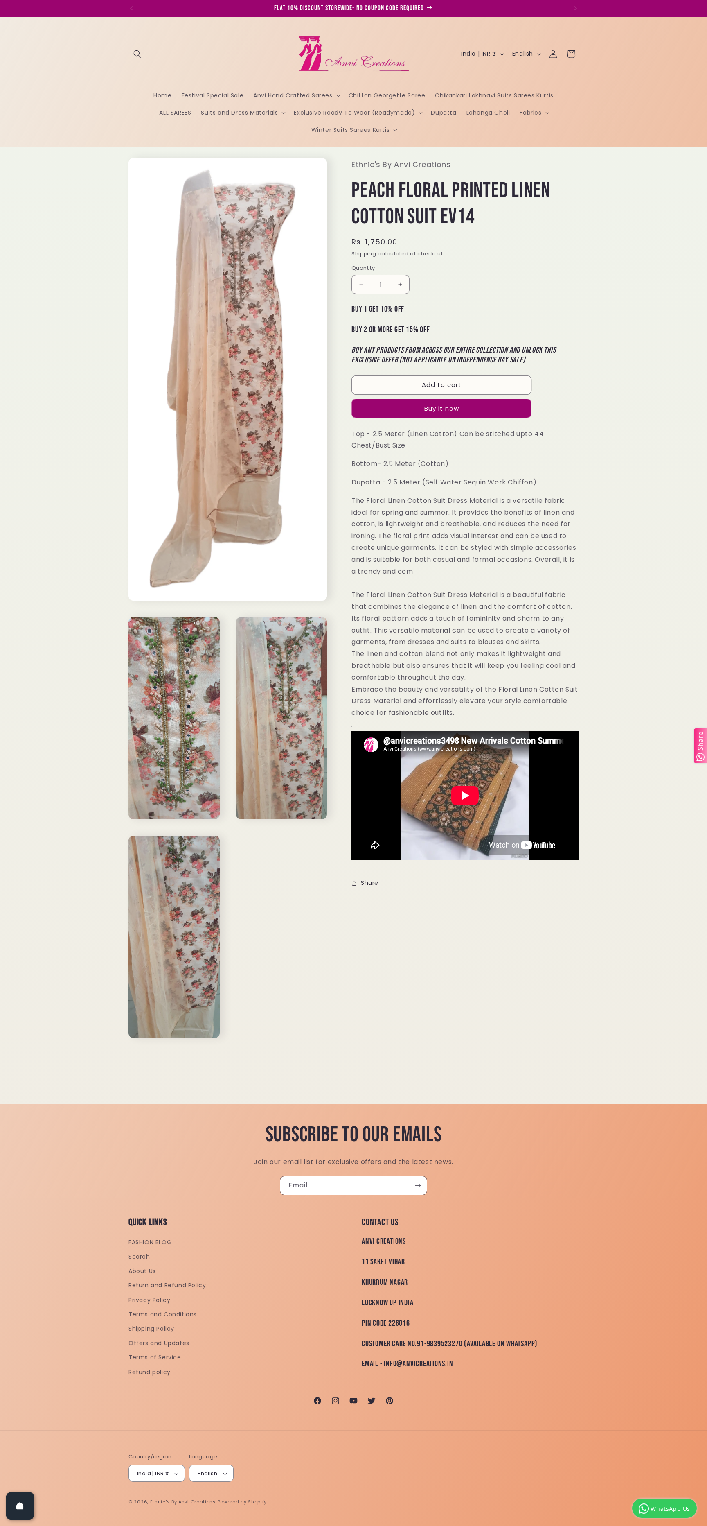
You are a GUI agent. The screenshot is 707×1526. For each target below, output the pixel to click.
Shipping (363, 253)
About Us (142, 1271)
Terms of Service (154, 1358)
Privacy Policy (149, 1300)
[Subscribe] (418, 1185)
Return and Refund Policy (167, 1286)
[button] (137, 54)
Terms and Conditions (162, 1314)
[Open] (20, 1506)
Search (139, 1256)
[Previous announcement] (131, 8)
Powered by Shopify (242, 1502)
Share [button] (369, 883)
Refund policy (149, 1372)
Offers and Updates (158, 1343)
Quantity (363, 268)
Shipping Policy (151, 1329)
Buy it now (441, 408)
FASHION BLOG (149, 1242)
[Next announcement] (576, 8)
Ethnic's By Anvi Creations (183, 1502)
